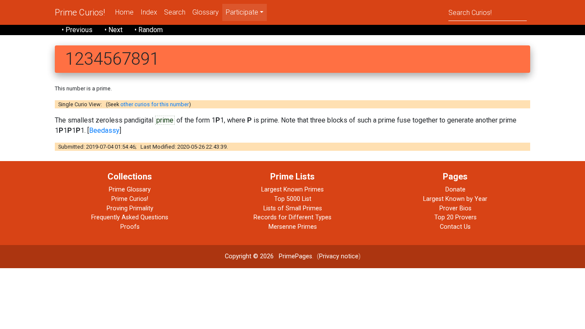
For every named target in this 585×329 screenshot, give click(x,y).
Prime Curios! (80, 12)
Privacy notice (338, 256)
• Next (113, 30)
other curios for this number (154, 104)
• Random (148, 30)
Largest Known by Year (455, 199)
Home (124, 12)
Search (174, 12)
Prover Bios (455, 208)
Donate (455, 189)
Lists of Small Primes (292, 208)
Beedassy (104, 130)
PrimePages (295, 256)
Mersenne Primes (293, 226)
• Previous (77, 30)
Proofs (130, 226)
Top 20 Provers (455, 217)
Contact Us (455, 226)
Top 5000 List (292, 199)
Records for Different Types (292, 217)
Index (148, 12)
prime (164, 120)
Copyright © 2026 (249, 256)
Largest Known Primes (292, 189)
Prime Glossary (130, 189)
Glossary (205, 12)
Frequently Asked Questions (129, 217)
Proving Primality (130, 208)
